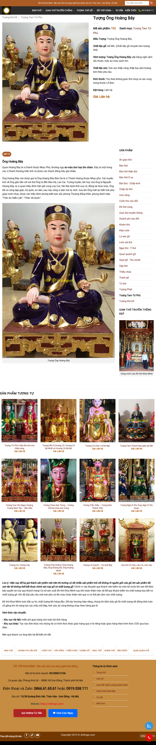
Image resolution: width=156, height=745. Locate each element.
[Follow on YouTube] (37, 735)
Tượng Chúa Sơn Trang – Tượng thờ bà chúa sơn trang (58, 506)
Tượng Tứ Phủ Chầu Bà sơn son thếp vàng (20, 447)
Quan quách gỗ (127, 254)
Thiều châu (125, 271)
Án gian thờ (125, 159)
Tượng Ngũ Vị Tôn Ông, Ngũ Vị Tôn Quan (136, 506)
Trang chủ (101, 672)
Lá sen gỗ (124, 236)
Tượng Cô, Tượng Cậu (19, 565)
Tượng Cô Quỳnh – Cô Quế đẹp (97, 565)
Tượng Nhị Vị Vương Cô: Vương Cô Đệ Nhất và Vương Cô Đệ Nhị (58, 447)
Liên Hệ (99, 678)
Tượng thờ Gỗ (85, 10)
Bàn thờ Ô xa (126, 177)
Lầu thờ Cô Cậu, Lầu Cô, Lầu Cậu (136, 565)
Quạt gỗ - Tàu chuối (129, 259)
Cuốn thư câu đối (128, 201)
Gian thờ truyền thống (59, 10)
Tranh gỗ (124, 277)
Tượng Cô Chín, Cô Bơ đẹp (97, 446)
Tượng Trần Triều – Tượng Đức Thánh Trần (97, 506)
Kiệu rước (124, 230)
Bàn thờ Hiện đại (128, 171)
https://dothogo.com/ (52, 703)
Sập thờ (123, 265)
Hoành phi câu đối (129, 218)
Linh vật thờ (125, 242)
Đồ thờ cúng (104, 10)
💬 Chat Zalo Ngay (63, 713)
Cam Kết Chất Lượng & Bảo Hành (112, 685)
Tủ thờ (122, 283)
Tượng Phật (125, 289)
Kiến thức (130, 10)
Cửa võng (124, 195)
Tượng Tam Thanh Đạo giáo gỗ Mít (136, 446)
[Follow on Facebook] (26, 735)
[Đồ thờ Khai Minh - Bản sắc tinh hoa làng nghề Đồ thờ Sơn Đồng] (15, 10)
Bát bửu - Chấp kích (129, 183)
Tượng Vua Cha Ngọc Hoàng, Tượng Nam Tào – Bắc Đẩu (19, 506)
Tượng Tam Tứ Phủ (31, 17)
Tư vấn (119, 10)
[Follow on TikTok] (32, 735)
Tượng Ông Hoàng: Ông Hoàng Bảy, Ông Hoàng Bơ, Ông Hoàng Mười (59, 568)
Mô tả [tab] (7, 154)
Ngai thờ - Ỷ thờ (127, 248)
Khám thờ (124, 224)
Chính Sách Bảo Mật (105, 691)
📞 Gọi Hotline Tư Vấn (30, 713)
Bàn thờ (36, 10)
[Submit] (151, 3)
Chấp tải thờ (125, 189)
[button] (6, 138)
